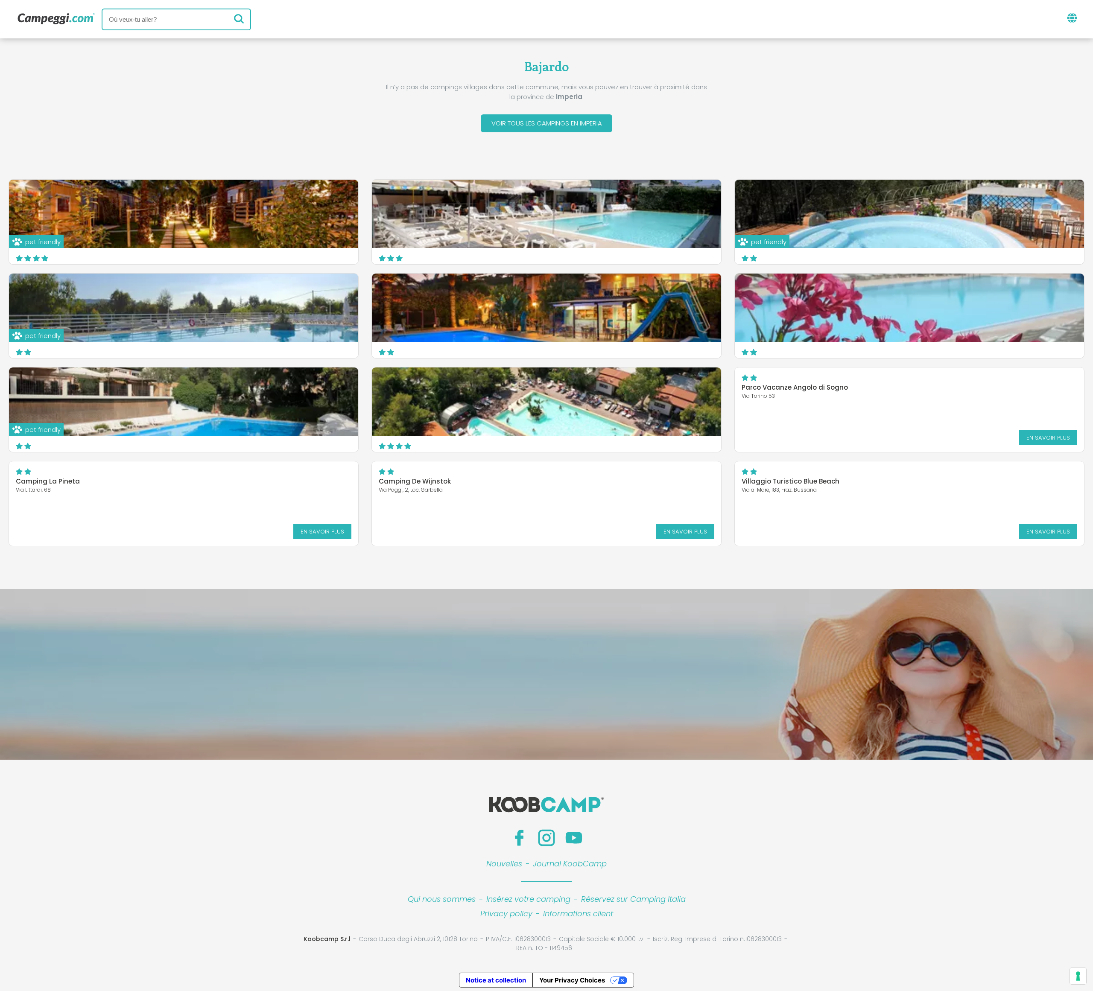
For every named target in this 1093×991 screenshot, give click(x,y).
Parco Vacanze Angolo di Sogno (795, 387)
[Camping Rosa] (546, 308)
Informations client (578, 913)
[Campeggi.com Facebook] (519, 837)
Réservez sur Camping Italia (633, 899)
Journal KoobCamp (570, 863)
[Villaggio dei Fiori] (546, 401)
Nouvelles (504, 863)
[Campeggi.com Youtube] (573, 837)
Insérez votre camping (528, 899)
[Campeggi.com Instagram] (546, 837)
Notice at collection (496, 980)
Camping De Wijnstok (415, 481)
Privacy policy (506, 913)
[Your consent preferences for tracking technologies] (1078, 976)
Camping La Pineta (48, 481)
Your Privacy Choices (572, 980)
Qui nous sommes (442, 899)
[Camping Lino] (546, 214)
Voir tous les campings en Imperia (546, 123)
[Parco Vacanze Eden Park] (909, 308)
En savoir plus (1048, 438)
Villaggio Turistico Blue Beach (790, 481)
